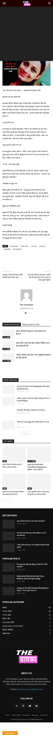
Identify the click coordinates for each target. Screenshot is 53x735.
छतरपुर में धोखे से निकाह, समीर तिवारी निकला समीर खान (12, 276)
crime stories (14, 246)
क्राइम (4, 461)
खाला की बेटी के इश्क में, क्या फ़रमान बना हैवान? (31, 521)
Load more (25, 434)
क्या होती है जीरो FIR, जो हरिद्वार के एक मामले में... (31, 410)
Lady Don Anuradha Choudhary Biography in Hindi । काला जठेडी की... (37, 467)
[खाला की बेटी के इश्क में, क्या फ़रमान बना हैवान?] (8, 334)
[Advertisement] (26, 34)
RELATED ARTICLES (11, 325)
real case (33, 246)
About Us (35, 715)
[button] (49, 3)
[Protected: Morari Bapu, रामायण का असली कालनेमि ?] (8, 567)
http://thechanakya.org (26, 308)
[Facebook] (16, 706)
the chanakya (17, 249)
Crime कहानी (6, 361)
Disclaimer (26, 715)
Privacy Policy (16, 715)
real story (42, 246)
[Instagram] (23, 706)
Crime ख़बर (6, 337)
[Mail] (27, 313)
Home (7, 715)
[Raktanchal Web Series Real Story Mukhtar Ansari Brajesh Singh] (8, 579)
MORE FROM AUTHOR (30, 325)
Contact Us (44, 715)
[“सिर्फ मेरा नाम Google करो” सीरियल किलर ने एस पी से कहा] (8, 425)
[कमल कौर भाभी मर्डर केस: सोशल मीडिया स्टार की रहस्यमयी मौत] (8, 346)
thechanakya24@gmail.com (31, 689)
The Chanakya (26, 304)
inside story (24, 246)
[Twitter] (29, 706)
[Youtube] (36, 706)
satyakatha (7, 249)
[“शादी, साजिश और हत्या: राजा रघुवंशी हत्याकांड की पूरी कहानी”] (8, 357)
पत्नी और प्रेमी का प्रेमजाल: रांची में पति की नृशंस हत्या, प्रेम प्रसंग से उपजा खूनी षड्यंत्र (39, 277)
